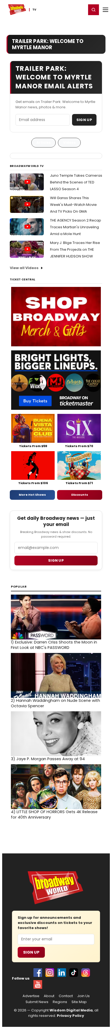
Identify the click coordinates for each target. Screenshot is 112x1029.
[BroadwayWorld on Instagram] (50, 972)
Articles (43, 142)
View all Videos (24, 267)
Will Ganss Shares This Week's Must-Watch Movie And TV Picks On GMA (73, 204)
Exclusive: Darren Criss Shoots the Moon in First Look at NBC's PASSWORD (54, 644)
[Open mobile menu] (105, 9)
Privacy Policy (70, 1015)
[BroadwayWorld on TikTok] (74, 972)
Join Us (83, 996)
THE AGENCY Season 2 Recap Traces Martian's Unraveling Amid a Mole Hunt (75, 227)
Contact (66, 996)
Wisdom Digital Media (71, 1010)
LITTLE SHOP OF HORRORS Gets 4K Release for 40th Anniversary (54, 814)
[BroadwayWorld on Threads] (86, 972)
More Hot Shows (32, 494)
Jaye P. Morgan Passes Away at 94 (48, 759)
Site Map (79, 1002)
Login (80, 9)
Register (64, 9)
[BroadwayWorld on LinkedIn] (62, 972)
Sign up (56, 560)
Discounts (79, 494)
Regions (60, 1002)
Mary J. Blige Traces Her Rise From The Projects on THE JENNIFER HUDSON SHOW (75, 249)
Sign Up (84, 119)
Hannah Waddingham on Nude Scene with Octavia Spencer (55, 703)
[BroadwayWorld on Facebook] (38, 972)
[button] (93, 9)
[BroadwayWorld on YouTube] (38, 984)
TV (34, 9)
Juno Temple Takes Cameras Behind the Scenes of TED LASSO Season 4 (76, 182)
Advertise (31, 996)
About (49, 996)
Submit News (37, 1002)
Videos (69, 142)
